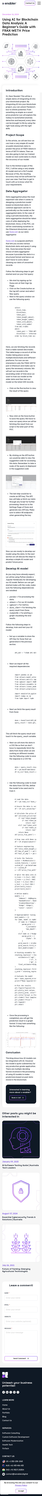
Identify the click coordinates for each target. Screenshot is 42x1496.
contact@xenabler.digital (16, 1474)
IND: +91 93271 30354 (14, 1470)
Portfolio (6, 1413)
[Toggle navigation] (39, 3)
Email (6, 1305)
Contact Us (7, 1420)
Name (6, 1293)
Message (7, 1328)
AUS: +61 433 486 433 (14, 1465)
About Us (6, 1409)
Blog (4, 1416)
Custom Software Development (15, 1437)
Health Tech (7, 1445)
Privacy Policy (21, 1485)
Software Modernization (12, 1441)
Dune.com (13, 232)
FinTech (5, 1448)
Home (5, 1405)
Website (7, 1316)
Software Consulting (11, 1433)
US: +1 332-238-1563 (14, 1461)
